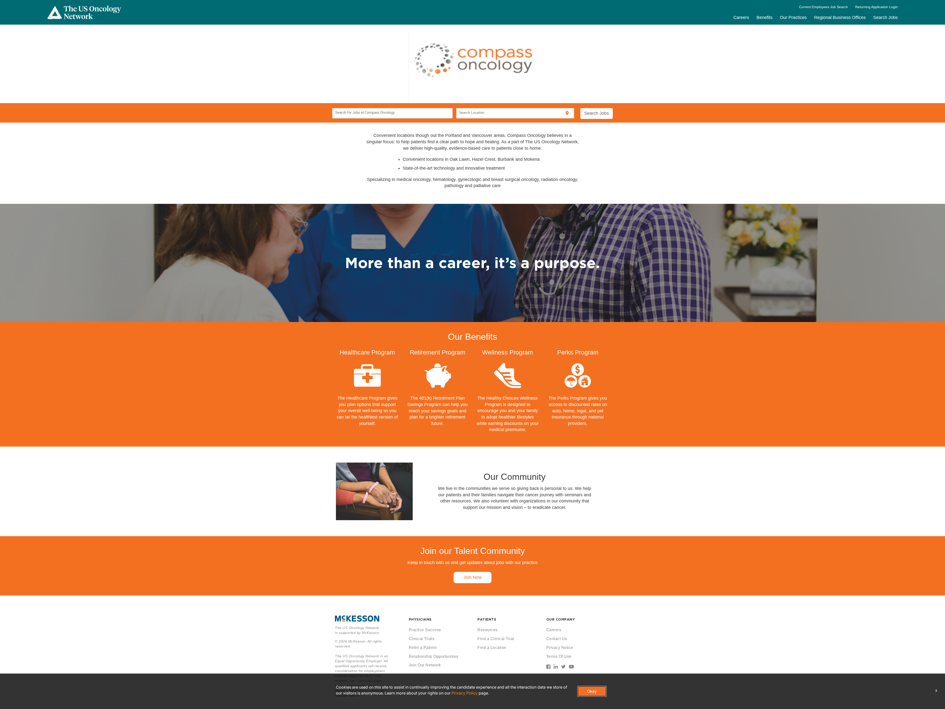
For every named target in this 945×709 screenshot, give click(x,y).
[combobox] (392, 113)
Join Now (472, 577)
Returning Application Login (876, 7)
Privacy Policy (465, 693)
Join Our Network (425, 665)
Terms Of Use (558, 656)
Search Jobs (885, 17)
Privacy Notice (559, 647)
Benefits (764, 17)
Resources (487, 630)
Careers (741, 17)
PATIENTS (486, 619)
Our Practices (793, 17)
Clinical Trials (422, 639)
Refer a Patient (423, 647)
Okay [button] (592, 691)
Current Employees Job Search (823, 7)
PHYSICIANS (420, 619)
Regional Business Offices (840, 17)
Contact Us (556, 639)
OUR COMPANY (560, 619)
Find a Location (491, 647)
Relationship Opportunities (433, 656)
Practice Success (425, 630)
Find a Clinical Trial (495, 639)
